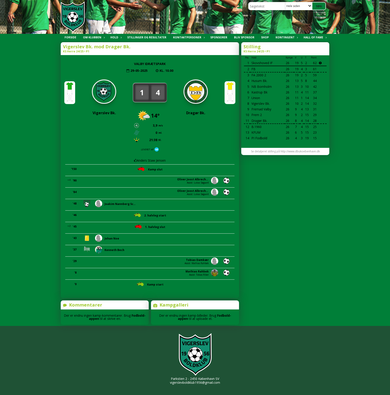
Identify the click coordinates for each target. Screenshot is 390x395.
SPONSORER (218, 37)
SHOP (265, 37)
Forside (70, 37)
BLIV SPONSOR (244, 37)
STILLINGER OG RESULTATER (146, 37)
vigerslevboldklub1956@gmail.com (195, 382)
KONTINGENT (285, 37)
